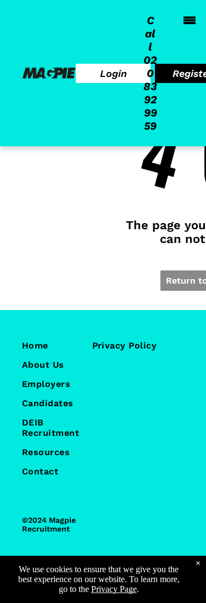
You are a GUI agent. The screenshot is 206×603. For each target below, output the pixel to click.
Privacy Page (114, 589)
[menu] (190, 20)
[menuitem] (62, 345)
